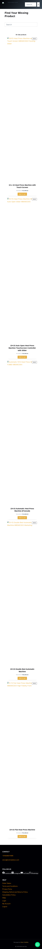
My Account (6, 904)
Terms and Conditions (10, 886)
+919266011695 (7, 856)
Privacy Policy (7, 889)
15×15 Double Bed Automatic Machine (22, 670)
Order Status (6, 883)
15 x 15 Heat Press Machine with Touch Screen (22, 186)
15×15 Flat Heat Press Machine (22, 830)
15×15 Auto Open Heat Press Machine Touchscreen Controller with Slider (22, 348)
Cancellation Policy (9, 895)
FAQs (4, 898)
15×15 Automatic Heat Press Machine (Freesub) (22, 510)
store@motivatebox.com (10, 860)
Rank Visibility (24, 942)
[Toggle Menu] (38, 4)
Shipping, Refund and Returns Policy (15, 892)
